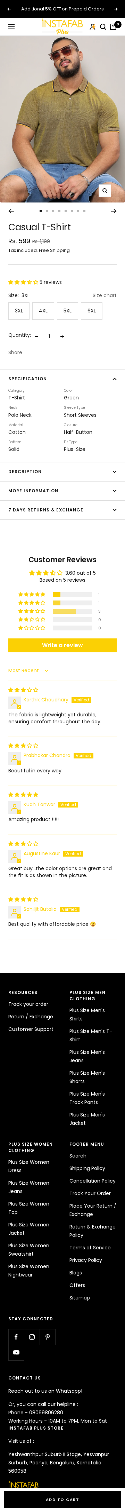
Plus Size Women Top (28, 1208)
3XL (19, 310)
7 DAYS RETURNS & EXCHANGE (45, 510)
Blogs (75, 1272)
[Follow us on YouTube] (16, 1352)
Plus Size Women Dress (28, 1166)
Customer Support (30, 1029)
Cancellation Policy (92, 1180)
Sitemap (79, 1297)
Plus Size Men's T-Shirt (90, 1035)
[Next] (114, 211)
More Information (33, 491)
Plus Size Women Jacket (28, 1228)
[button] (24, 282)
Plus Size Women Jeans (28, 1187)
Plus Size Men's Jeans (87, 1056)
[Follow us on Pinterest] (47, 1337)
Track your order (28, 1004)
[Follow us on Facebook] (16, 1337)
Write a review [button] (62, 645)
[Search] (103, 27)
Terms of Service (90, 1247)
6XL (92, 310)
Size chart (105, 295)
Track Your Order (90, 1193)
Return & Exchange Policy (92, 1231)
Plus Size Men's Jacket (87, 1119)
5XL (68, 310)
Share (15, 352)
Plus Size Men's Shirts (87, 1014)
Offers (77, 1285)
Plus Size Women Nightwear (28, 1270)
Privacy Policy (85, 1260)
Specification (27, 379)
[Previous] (11, 211)
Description (25, 472)
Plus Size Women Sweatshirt (28, 1249)
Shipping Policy (87, 1168)
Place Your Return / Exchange (92, 1210)
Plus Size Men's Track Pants (87, 1098)
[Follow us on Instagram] (32, 1337)
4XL (43, 310)
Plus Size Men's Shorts (87, 1077)
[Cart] (113, 27)
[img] (23, 689)
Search (77, 1155)
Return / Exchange (30, 1016)
